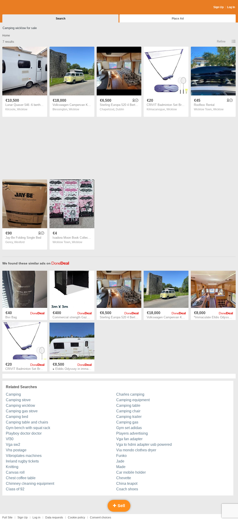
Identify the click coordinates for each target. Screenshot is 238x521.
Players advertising (132, 433)
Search (60, 18)
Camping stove (18, 400)
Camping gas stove (22, 411)
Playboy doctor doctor (24, 433)
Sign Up (218, 7)
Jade (120, 461)
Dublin (120, 109)
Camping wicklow (20, 405)
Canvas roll (15, 472)
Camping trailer (129, 417)
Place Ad (178, 18)
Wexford (19, 242)
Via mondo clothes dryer (136, 450)
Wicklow (22, 109)
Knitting (12, 467)
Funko (121, 456)
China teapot (126, 483)
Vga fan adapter (129, 439)
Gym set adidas (129, 428)
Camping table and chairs (27, 422)
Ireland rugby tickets (22, 461)
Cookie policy (76, 517)
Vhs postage (16, 450)
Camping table (128, 405)
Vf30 (9, 439)
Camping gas (127, 422)
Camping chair (128, 411)
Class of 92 (15, 489)
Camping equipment (133, 400)
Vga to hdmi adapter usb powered (144, 444)
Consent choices (100, 517)
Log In (231, 7)
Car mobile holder (131, 472)
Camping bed (17, 417)
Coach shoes (127, 489)
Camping (13, 394)
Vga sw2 (13, 444)
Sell (120, 505)
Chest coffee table (21, 478)
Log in (36, 517)
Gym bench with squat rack (28, 428)
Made (121, 467)
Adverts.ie (20, 7)
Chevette (123, 478)
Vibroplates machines (24, 456)
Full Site (7, 517)
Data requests (54, 517)
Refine (221, 41)
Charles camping (130, 394)
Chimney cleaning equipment (30, 483)
